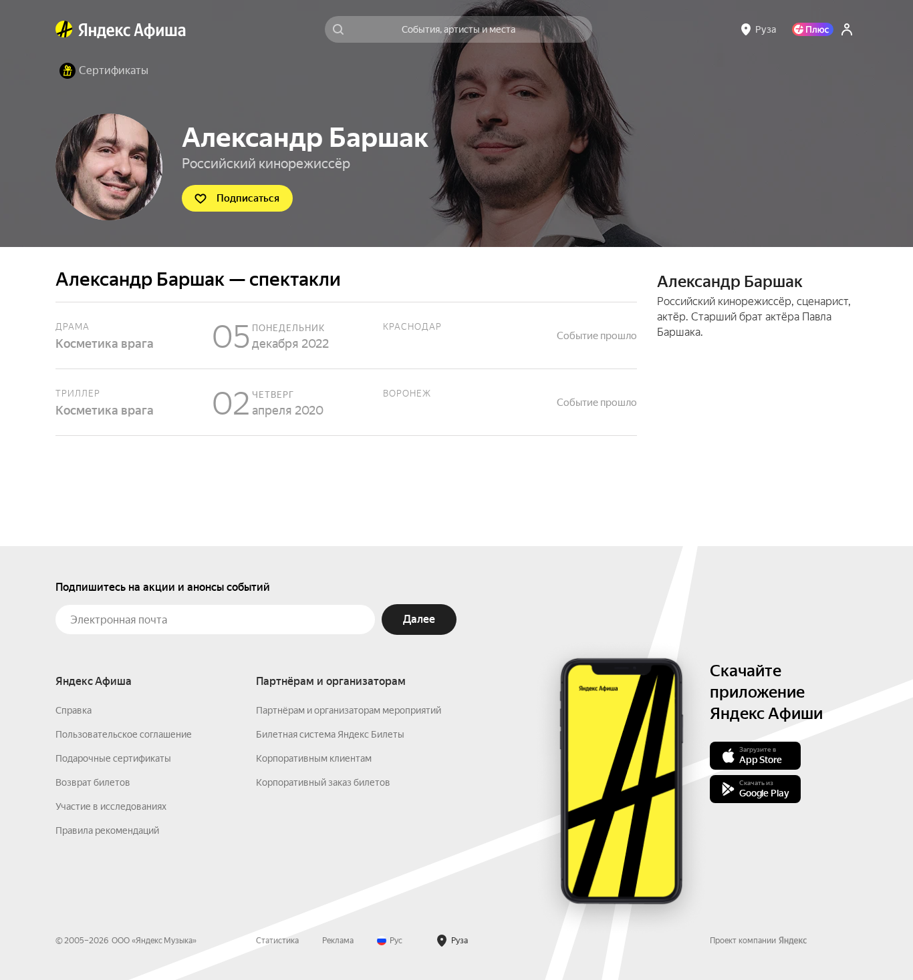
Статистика (277, 940)
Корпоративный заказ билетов (323, 782)
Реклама (338, 940)
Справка (73, 710)
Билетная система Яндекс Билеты (330, 734)
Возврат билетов (92, 782)
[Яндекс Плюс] (812, 29)
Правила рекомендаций (107, 830)
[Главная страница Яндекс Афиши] (64, 29)
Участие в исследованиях (110, 806)
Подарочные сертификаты (113, 758)
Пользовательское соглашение (123, 734)
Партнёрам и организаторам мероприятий (348, 710)
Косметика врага (346, 335)
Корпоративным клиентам (314, 758)
